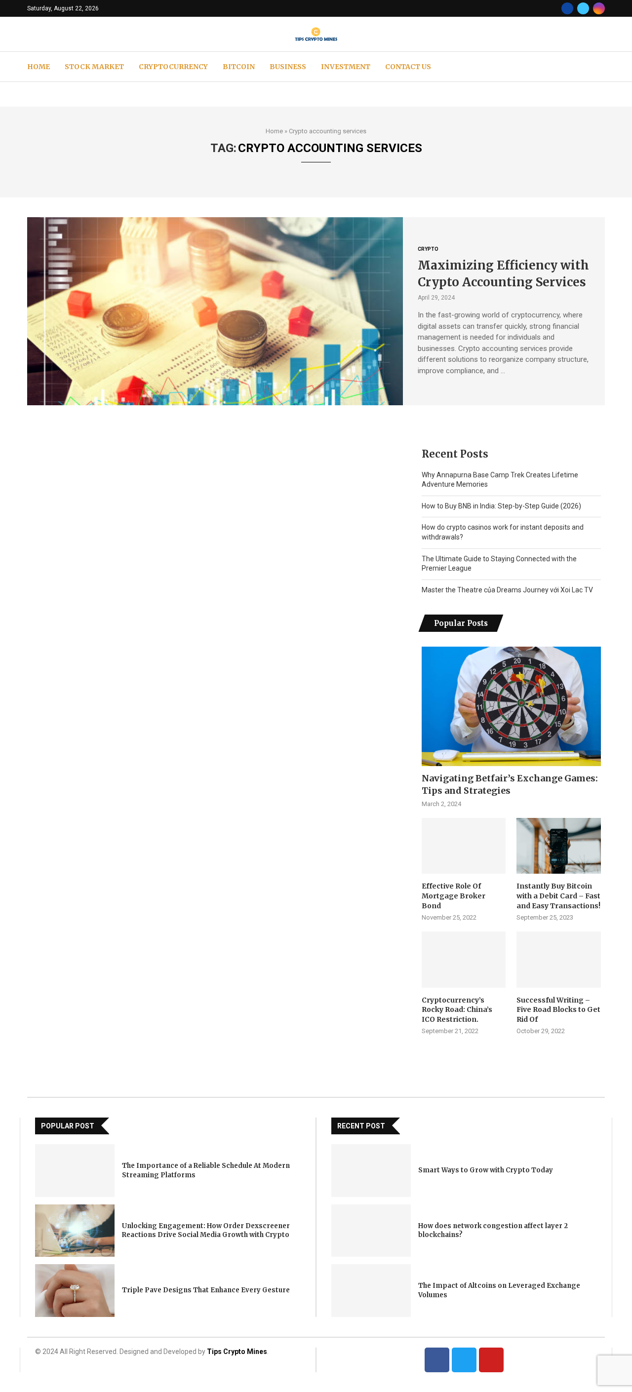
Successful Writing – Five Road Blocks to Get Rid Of (558, 1010)
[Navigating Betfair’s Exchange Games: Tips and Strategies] (511, 706)
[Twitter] (583, 8)
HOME (38, 66)
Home (274, 131)
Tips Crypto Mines (237, 1351)
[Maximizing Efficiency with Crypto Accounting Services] (215, 311)
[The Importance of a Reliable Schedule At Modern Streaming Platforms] (75, 1170)
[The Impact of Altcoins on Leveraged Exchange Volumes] (371, 1290)
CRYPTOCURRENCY (173, 66)
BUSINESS (288, 66)
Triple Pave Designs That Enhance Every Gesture (206, 1290)
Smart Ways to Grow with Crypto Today (485, 1170)
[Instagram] (599, 8)
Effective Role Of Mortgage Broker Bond (453, 896)
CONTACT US (408, 66)
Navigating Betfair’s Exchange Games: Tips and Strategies (510, 784)
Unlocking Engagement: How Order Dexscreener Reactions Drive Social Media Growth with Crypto (206, 1230)
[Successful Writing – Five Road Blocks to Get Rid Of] (558, 959)
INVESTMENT (345, 66)
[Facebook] (567, 8)
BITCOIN (239, 66)
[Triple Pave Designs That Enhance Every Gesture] (75, 1290)
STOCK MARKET (94, 66)
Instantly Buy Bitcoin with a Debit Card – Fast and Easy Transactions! (558, 896)
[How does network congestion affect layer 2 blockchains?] (371, 1230)
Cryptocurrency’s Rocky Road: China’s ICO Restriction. (457, 1010)
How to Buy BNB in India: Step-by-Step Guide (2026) (501, 506)
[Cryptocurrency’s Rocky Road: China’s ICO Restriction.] (464, 959)
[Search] (600, 67)
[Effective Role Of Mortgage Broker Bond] (464, 846)
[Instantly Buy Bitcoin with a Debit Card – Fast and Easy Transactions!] (558, 846)
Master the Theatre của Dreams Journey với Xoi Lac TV (507, 590)
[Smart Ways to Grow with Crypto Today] (371, 1170)
